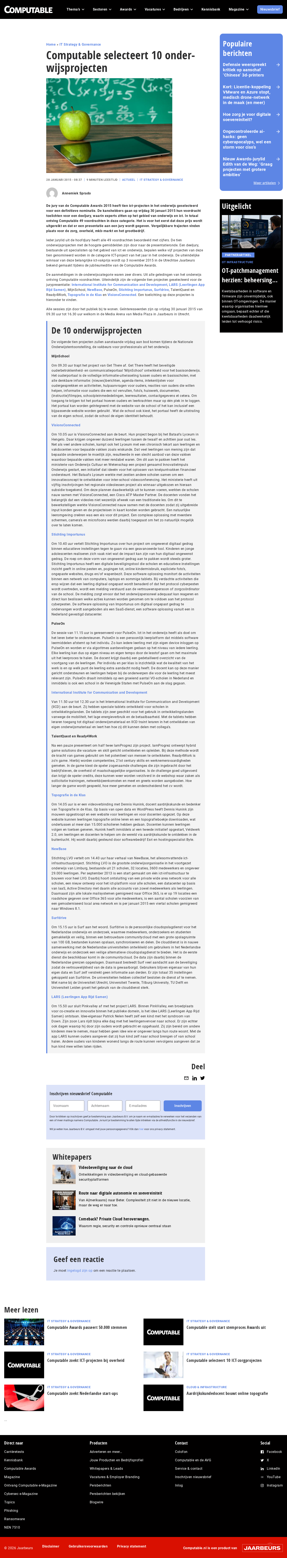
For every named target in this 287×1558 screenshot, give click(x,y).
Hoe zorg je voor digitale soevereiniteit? (247, 117)
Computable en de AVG (193, 1460)
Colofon (181, 1452)
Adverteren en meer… (106, 1452)
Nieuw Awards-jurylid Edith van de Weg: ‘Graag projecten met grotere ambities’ (247, 166)
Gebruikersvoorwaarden (88, 1546)
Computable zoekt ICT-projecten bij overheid (86, 1360)
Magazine (12, 1477)
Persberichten (100, 1485)
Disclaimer (50, 1546)
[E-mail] (186, 1078)
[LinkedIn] (194, 1078)
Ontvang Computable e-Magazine (30, 1485)
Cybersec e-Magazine (21, 1494)
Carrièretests (14, 1452)
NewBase (94, 290)
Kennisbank (13, 1460)
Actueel (129, 179)
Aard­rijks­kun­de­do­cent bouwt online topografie (227, 1393)
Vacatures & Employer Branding (115, 1477)
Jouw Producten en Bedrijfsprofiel (117, 1460)
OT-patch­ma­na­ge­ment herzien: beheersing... (250, 275)
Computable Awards (20, 1469)
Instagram (275, 1485)
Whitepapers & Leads (106, 1469)
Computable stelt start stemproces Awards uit (226, 1327)
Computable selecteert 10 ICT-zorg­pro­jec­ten (224, 1360)
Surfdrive (161, 290)
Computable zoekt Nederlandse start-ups (82, 1393)
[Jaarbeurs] (260, 1548)
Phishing (11, 1511)
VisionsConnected (122, 295)
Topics (9, 1502)
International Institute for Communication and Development (119, 285)
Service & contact (189, 1469)
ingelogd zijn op (79, 1271)
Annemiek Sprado (76, 193)
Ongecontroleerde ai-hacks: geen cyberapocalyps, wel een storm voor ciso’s (247, 139)
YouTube (274, 1477)
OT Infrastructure (237, 262)
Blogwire (96, 1502)
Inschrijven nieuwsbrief (193, 1477)
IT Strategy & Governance (80, 44)
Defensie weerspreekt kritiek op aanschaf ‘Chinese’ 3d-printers (244, 70)
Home (51, 44)
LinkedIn (273, 1469)
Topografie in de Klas (85, 295)
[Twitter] (202, 1078)
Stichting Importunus (135, 290)
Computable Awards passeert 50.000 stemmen (87, 1327)
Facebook (274, 1452)
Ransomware (14, 1519)
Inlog (179, 1485)
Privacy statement (131, 1546)
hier (141, 1129)
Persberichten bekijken (107, 1494)
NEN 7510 (12, 1527)
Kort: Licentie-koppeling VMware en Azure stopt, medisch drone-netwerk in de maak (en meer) (247, 94)
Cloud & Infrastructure (207, 1387)
